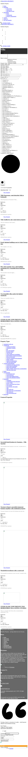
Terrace (5, 141)
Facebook (12, 667)
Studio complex (9, 359)
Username (3, 733)
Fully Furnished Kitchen (8, 114)
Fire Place (5, 110)
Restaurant (5, 394)
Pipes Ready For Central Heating (10, 136)
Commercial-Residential (8, 363)
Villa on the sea (9, 389)
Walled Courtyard (7, 146)
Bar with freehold (10, 350)
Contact (5, 17)
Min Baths (3, 67)
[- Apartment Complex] (17, 63)
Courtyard (5, 98)
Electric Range (6, 103)
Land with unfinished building (13, 377)
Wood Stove (5, 149)
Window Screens (6, 147)
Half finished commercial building (14, 355)
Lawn (4, 127)
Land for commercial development (14, 358)
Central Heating (6, 94)
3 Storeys (5, 81)
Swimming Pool (6, 140)
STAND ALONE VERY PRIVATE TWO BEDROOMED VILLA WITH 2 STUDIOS (13, 320)
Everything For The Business (9, 107)
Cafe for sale (9, 353)
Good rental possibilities (11, 366)
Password (3, 735)
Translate (11, 748)
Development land (10, 373)
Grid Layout (9, 10)
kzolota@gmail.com (5, 688)
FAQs (7, 13)
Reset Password (4, 740)
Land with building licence (12, 376)
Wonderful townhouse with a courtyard (12, 570)
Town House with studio (12, 386)
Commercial (6, 345)
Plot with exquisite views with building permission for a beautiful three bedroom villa (13, 268)
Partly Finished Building (8, 134)
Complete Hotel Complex (8, 97)
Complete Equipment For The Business (12, 96)
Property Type (4, 63)
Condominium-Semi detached (13, 381)
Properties (5, 7)
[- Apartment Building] (17, 62)
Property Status (4, 64)
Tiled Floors (5, 143)
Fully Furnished (6, 111)
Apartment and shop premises (13, 364)
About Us (5, 19)
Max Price (3, 70)
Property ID (3, 77)
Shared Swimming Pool (8, 137)
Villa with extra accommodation (13, 390)
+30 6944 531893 (6, 23)
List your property (7, 20)
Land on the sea (9, 375)
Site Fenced (5, 139)
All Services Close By (8, 84)
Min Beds (3, 65)
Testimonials (9, 15)
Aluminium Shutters (7, 86)
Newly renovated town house (13, 384)
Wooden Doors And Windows (9, 150)
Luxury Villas (9, 382)
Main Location (4, 58)
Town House (9, 385)
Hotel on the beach (10, 357)
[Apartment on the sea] (17, 59)
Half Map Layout (10, 11)
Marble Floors (6, 129)
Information (6, 12)
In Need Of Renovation (8, 123)
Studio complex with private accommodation (16, 368)
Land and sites (6, 372)
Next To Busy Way (7, 131)
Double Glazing (6, 100)
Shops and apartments (11, 367)
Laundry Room (6, 126)
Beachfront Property (7, 90)
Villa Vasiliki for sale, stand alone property (13, 219)
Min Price (3, 68)
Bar (7, 349)
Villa (7, 388)
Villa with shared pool (11, 393)
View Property (6, 192)
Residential (5, 379)
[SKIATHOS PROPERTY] (7, 1)
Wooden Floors (6, 151)
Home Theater (6, 121)
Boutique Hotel (9, 352)
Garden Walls (6, 119)
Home (4, 6)
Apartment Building (10, 346)
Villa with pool (9, 392)
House (4, 371)
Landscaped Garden (7, 124)
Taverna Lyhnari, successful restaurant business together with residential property (13, 507)
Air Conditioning (7, 83)
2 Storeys (5, 80)
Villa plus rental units (11, 370)
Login (2, 737)
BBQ (4, 88)
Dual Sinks (5, 101)
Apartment (8, 380)
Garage (4, 117)
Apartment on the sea (8, 344)
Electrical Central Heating (8, 104)
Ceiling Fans (5, 93)
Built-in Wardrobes (7, 91)
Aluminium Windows (7, 87)
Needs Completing (7, 130)
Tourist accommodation (11, 361)
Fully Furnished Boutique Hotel (10, 113)
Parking (4, 133)
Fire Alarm (5, 108)
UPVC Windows (6, 144)
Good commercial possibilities (13, 354)
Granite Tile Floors (7, 120)
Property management (11, 16)
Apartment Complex (11, 348)
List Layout (9, 8)
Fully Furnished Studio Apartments (11, 116)
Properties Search (7, 646)
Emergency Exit (6, 106)
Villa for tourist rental (11, 362)
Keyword (3, 78)
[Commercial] (17, 60)
